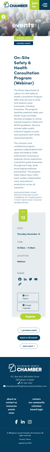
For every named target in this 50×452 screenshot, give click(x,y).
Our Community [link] (37, 402)
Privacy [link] (22, 439)
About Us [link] (11, 398)
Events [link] (11, 409)
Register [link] (30, 316)
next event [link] (28, 345)
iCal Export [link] (25, 297)
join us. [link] (35, 4)
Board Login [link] (36, 409)
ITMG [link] (29, 443)
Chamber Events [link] (24, 37)
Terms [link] (28, 439)
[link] (3, 16)
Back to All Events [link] (28, 337)
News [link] (11, 412)
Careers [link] (36, 398)
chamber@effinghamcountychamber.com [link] (26, 385)
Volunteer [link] (36, 405)
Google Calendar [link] (27, 306)
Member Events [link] (23, 43)
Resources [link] (11, 405)
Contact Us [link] (11, 402)
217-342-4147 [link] (26, 382)
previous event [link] (29, 330)
